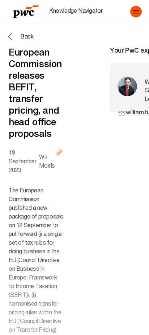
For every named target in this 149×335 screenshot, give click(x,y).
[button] (136, 11)
